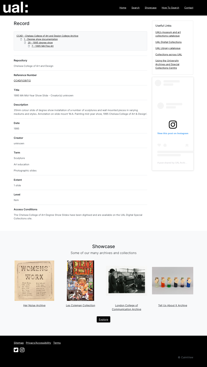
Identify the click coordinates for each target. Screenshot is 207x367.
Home (123, 7)
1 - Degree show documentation (41, 39)
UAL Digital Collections (168, 42)
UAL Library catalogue (167, 48)
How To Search (170, 7)
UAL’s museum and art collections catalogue (168, 34)
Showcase (151, 7)
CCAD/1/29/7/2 (22, 80)
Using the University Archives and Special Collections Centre (167, 64)
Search (135, 7)
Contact (188, 7)
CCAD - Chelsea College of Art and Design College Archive (47, 35)
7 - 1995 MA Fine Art (43, 46)
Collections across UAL (168, 54)
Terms (57, 342)
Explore (103, 319)
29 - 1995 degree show (40, 42)
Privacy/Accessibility (38, 342)
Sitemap (19, 342)
